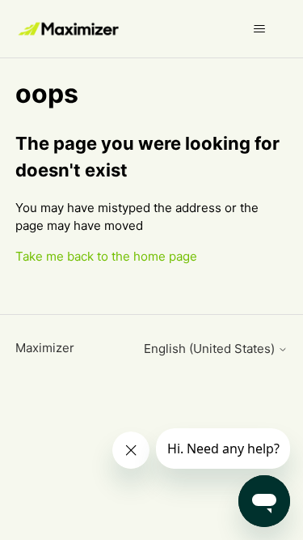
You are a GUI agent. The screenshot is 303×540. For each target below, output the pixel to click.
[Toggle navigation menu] (259, 29)
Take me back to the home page (106, 256)
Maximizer (44, 347)
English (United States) (211, 348)
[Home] (69, 29)
